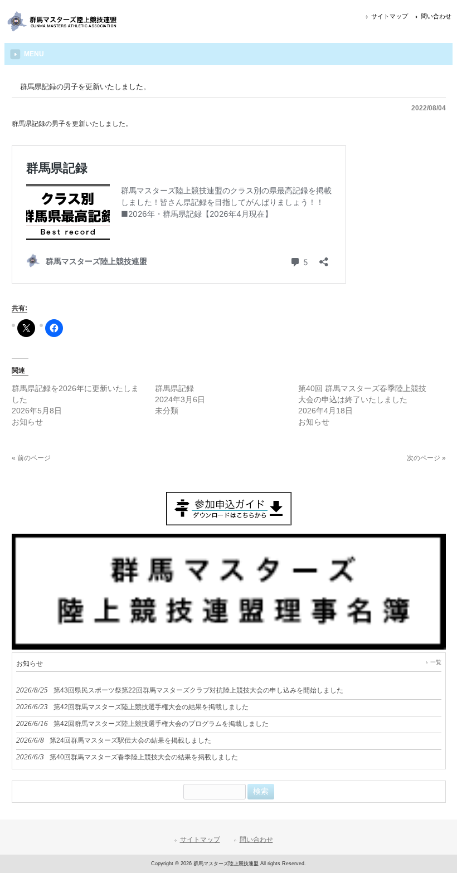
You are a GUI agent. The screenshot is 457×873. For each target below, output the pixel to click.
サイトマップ (389, 16)
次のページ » (426, 458)
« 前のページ (31, 458)
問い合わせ (436, 16)
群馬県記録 (174, 388)
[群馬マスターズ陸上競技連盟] (63, 29)
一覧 (435, 662)
